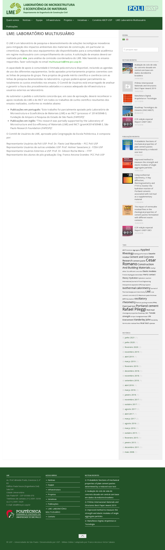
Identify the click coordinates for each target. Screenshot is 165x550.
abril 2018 (129, 385)
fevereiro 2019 (131, 366)
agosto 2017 (130, 409)
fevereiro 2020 (131, 347)
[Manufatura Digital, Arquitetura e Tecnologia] (127, 99)
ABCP (124, 250)
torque (133, 316)
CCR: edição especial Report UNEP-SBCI (144, 120)
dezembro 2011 (132, 447)
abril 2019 (129, 356)
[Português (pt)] (123, 39)
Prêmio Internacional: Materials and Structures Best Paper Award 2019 (145, 86)
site (25, 58)
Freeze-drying (127, 275)
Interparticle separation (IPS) (132, 285)
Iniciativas (82, 20)
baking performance (141, 254)
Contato (51, 516)
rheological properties (130, 313)
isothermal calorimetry (136, 288)
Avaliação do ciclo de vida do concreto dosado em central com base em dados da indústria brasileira (146, 70)
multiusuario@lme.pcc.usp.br (65, 61)
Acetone (129, 250)
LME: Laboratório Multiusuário (131, 20)
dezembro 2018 (132, 371)
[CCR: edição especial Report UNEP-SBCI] (127, 123)
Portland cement (147, 306)
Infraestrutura (53, 20)
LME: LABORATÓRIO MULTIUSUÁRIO (56, 510)
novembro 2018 (132, 375)
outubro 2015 (131, 433)
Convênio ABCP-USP (102, 20)
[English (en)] (127, 39)
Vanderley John (142, 319)
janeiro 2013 (130, 442)
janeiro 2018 (130, 394)
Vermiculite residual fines (131, 323)
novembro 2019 (132, 352)
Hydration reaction (144, 278)
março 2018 (130, 390)
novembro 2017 (132, 399)
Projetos (68, 20)
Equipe (39, 20)
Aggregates (136, 250)
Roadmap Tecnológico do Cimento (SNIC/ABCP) (146, 108)
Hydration (133, 278)
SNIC (146, 313)
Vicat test (144, 323)
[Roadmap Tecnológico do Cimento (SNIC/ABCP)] (127, 111)
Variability (154, 320)
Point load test (128, 306)
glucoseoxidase (137, 275)
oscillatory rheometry (134, 300)
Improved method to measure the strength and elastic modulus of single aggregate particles (146, 163)
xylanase (152, 323)
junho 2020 (130, 342)
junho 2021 (130, 337)
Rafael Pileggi (134, 309)
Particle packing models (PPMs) (146, 302)
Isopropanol (146, 285)
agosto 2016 (130, 423)
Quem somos (12, 20)
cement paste (139, 260)
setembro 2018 (132, 380)
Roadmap (141, 313)
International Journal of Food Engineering (136, 281)
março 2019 (130, 361)
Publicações (12, 26)
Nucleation (130, 299)
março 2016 (130, 428)
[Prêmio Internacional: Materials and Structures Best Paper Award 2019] (127, 86)
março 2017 (130, 418)
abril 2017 (129, 413)
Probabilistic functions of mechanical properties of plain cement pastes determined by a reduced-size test (146, 146)
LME (148, 291)
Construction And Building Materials (138, 265)
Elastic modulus (149, 271)
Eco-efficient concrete (134, 271)
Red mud (150, 310)
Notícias (27, 20)
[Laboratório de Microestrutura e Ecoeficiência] (40, 8)
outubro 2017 (131, 404)
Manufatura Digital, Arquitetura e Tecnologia (145, 97)
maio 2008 (129, 452)
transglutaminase (141, 316)
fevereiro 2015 (131, 437)
